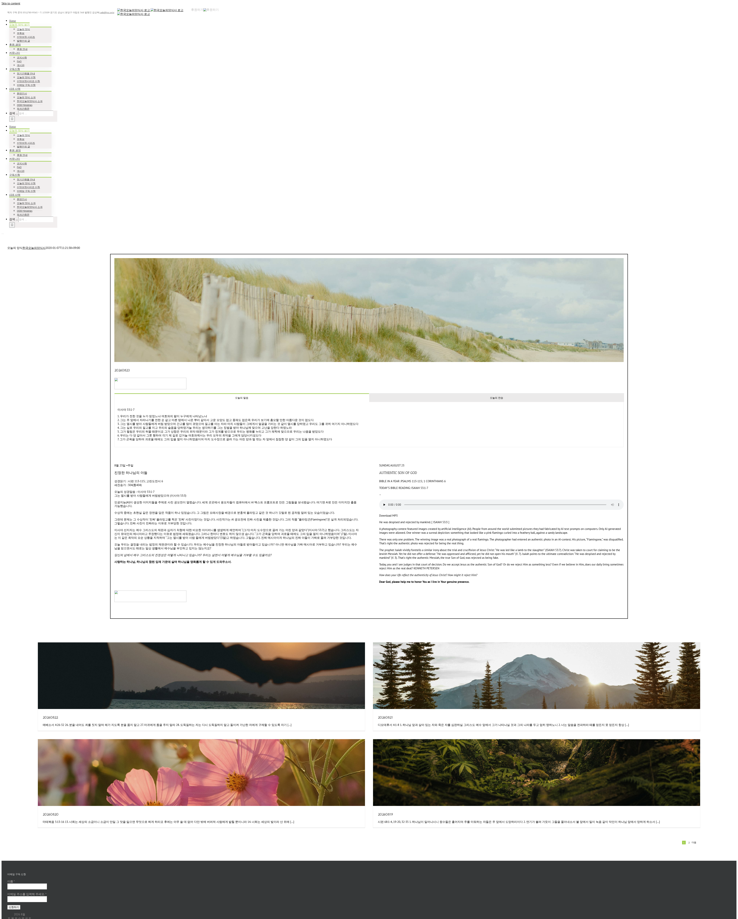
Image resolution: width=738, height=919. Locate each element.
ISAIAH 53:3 (440, 522)
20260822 (50, 717)
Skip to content (11, 3)
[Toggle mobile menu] (3, 232)
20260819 (385, 814)
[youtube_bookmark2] (150, 379)
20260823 (122, 370)
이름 (11, 881)
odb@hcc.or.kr (107, 12)
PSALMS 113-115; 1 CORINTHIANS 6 (423, 481)
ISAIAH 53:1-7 (419, 488)
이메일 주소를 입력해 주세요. (27, 894)
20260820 (51, 814)
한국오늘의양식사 (34, 248)
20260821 (385, 717)
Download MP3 (388, 515)
